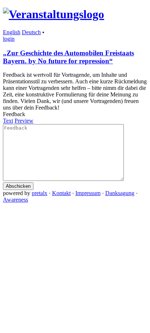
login (9, 39)
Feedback (14, 114)
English (11, 32)
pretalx (39, 193)
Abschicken (18, 186)
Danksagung (119, 193)
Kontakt (61, 193)
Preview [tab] (24, 121)
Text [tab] (8, 121)
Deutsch (31, 32)
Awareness (15, 200)
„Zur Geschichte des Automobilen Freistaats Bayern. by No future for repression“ (68, 57)
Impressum (87, 193)
